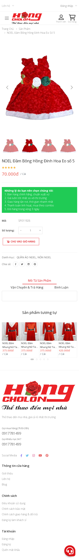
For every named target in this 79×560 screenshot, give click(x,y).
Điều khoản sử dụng (13, 503)
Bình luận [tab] (61, 287)
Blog (4, 484)
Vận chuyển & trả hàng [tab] (27, 287)
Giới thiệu (7, 473)
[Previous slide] (7, 87)
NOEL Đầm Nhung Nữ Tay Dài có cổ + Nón (67, 347)
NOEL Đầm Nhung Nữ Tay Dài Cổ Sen (29, 347)
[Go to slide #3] (49, 146)
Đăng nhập (66, 6)
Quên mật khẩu (11, 550)
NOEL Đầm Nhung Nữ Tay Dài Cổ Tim (10, 347)
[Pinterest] (35, 264)
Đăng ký (6, 544)
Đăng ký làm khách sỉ (14, 520)
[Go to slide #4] (68, 146)
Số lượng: (8, 230)
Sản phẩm (24, 29)
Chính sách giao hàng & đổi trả (19, 514)
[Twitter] (22, 264)
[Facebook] (15, 264)
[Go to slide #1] (11, 146)
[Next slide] (71, 87)
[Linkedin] (28, 264)
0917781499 (11, 433)
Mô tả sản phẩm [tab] (39, 281)
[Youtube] (40, 455)
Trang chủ (8, 29)
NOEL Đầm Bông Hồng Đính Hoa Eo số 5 (31, 32)
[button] (72, 19)
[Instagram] (33, 455)
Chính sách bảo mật (13, 508)
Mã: (4, 220)
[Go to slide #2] (30, 146)
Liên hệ (6, 6)
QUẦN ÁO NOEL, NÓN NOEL (34, 257)
